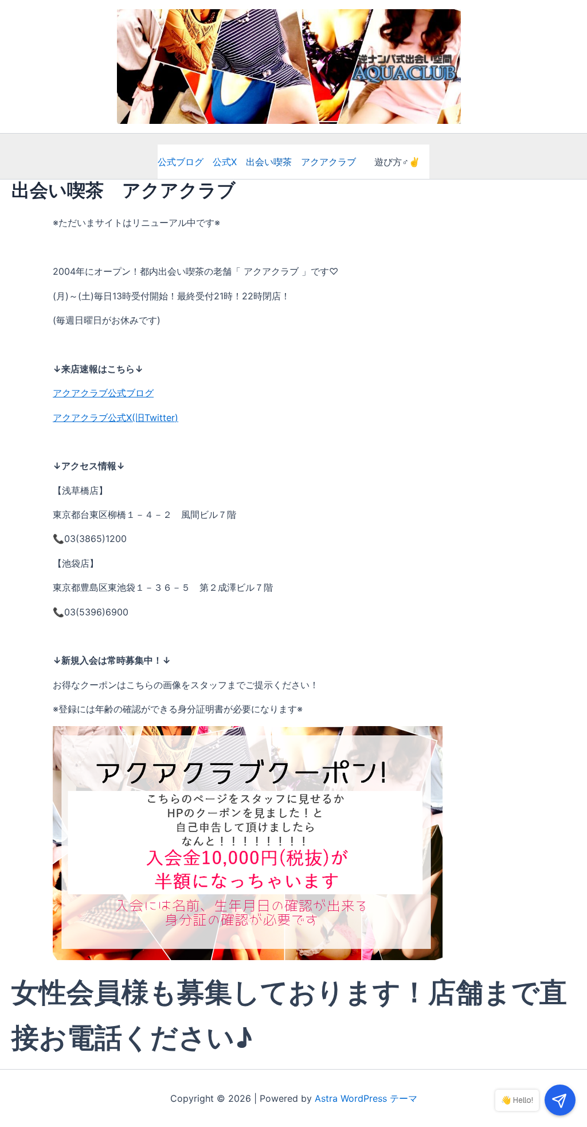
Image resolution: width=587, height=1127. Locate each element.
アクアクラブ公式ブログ (103, 393)
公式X (225, 161)
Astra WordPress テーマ (366, 1098)
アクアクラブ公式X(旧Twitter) (115, 417)
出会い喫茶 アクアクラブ (301, 161)
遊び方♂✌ (397, 161)
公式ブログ (185, 161)
